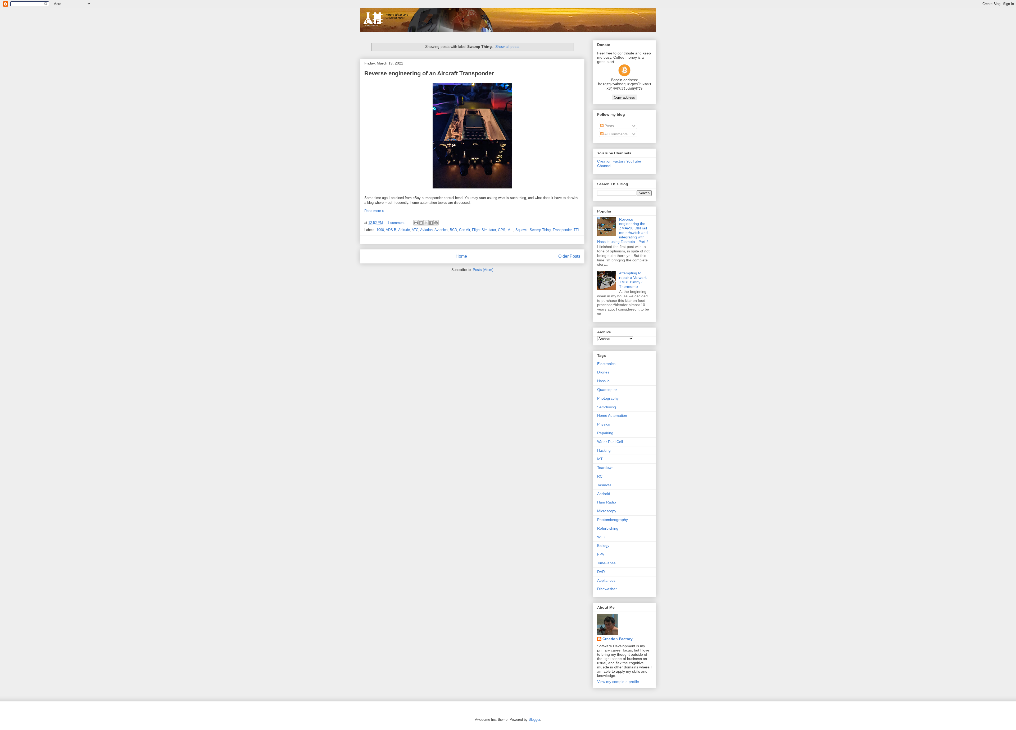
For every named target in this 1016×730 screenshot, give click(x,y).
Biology (603, 545)
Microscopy (606, 511)
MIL (510, 230)
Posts (609, 126)
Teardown (605, 467)
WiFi (601, 537)
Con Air (464, 230)
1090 (380, 230)
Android (603, 494)
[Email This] (416, 222)
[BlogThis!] (421, 222)
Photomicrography (612, 520)
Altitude (404, 230)
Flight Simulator (484, 230)
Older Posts (569, 256)
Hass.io (603, 381)
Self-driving (606, 407)
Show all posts (507, 46)
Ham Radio (606, 502)
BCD (453, 230)
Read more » (374, 211)
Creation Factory (617, 639)
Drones (603, 372)
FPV (600, 554)
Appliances (606, 580)
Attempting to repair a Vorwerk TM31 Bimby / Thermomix (633, 279)
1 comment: (397, 223)
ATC (415, 230)
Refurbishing (607, 528)
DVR (601, 572)
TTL (577, 230)
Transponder (562, 230)
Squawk (521, 230)
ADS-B (391, 230)
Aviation (426, 230)
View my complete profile (618, 682)
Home (461, 256)
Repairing (605, 433)
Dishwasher (607, 589)
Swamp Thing (540, 230)
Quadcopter (607, 389)
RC (599, 476)
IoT (600, 459)
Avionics (441, 230)
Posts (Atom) (483, 270)
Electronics (606, 364)
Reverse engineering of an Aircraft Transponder (429, 73)
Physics (603, 424)
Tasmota (604, 485)
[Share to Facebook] (431, 222)
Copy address (624, 97)
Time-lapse (606, 563)
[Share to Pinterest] (436, 222)
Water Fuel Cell (610, 442)
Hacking (604, 450)
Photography (608, 398)
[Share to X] (426, 222)
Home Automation (612, 415)
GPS (501, 230)
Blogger (534, 720)
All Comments (616, 134)
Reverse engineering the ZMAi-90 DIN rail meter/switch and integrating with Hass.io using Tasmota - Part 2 (622, 230)
